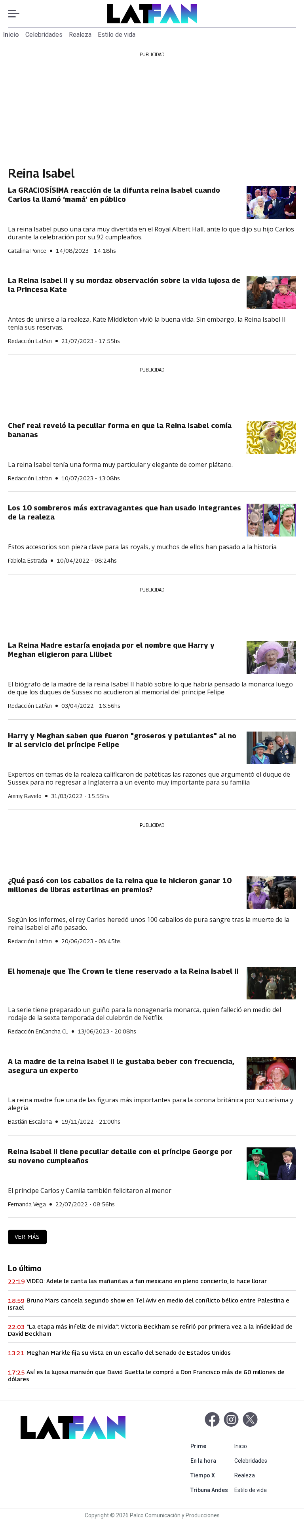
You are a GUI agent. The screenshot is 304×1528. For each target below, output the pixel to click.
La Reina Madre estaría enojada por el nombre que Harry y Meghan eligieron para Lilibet (111, 649)
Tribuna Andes (210, 1489)
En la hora (210, 1460)
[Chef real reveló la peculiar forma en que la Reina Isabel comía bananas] (271, 437)
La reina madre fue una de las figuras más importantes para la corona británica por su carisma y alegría (150, 1104)
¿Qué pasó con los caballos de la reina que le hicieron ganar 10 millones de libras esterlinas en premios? (120, 885)
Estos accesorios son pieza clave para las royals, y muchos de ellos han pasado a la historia (142, 547)
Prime (210, 1446)
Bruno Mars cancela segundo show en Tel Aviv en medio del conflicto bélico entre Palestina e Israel (148, 1304)
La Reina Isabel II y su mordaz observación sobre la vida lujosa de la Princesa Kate (124, 285)
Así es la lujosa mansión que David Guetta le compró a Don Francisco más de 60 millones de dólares (146, 1375)
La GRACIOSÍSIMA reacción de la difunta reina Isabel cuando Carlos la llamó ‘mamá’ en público (114, 194)
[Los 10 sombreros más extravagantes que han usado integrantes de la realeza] (271, 520)
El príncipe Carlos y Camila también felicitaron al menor (89, 1190)
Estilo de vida (116, 34)
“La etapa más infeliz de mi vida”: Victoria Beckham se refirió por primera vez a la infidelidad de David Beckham (150, 1330)
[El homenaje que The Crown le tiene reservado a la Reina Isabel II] (271, 983)
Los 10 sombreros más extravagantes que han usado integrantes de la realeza (124, 512)
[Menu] (17, 13)
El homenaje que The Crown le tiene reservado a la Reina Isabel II (123, 971)
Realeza (80, 34)
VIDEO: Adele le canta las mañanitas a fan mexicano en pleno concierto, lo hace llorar (147, 1280)
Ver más (27, 1236)
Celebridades (44, 34)
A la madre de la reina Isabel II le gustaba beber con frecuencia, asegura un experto (121, 1066)
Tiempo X (210, 1475)
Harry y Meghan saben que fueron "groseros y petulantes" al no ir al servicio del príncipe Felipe (122, 740)
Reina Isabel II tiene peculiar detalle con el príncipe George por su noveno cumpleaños (120, 1156)
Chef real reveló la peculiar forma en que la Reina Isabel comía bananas (120, 430)
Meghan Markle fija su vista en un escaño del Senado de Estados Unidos (129, 1352)
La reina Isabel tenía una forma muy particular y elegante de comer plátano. (120, 464)
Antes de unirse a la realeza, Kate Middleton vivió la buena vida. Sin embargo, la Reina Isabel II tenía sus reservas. (147, 323)
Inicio (11, 34)
